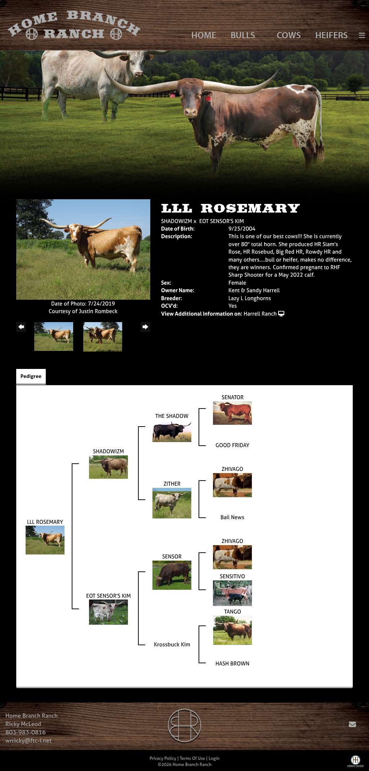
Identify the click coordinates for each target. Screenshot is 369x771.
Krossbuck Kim (172, 644)
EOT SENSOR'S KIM (221, 221)
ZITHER (172, 483)
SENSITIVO (232, 576)
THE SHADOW (171, 416)
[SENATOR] (232, 412)
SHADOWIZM (176, 221)
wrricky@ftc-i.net (28, 740)
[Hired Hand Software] (355, 763)
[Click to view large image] (83, 249)
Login (214, 758)
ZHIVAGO (232, 469)
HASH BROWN (232, 663)
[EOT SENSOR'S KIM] (108, 611)
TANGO (232, 611)
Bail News (232, 517)
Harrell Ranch (260, 313)
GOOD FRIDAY (232, 445)
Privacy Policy (163, 758)
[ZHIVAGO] (232, 484)
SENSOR (172, 556)
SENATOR (233, 397)
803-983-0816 (25, 732)
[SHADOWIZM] (108, 466)
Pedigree (31, 376)
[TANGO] (232, 629)
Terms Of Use (192, 758)
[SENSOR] (171, 574)
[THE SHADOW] (171, 430)
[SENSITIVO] (232, 592)
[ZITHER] (171, 502)
